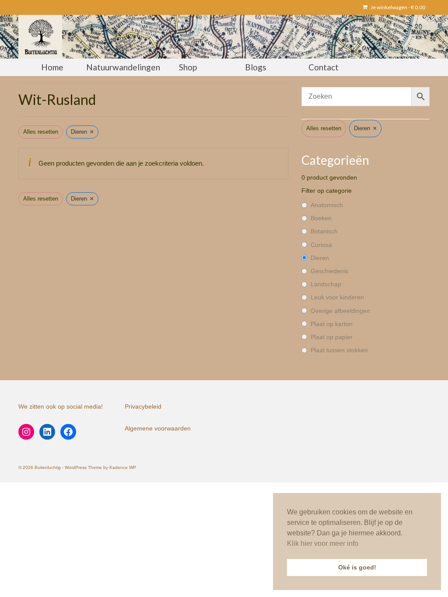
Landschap (326, 284)
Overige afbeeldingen (340, 310)
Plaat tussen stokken (339, 350)
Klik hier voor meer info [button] (322, 543)
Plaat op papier (332, 336)
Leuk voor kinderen (337, 297)
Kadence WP (122, 467)
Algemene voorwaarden (158, 428)
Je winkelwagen (397, 7)
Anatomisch (327, 204)
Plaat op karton (332, 323)
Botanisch (324, 231)
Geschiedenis (329, 270)
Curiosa (321, 244)
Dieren (320, 257)
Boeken (321, 218)
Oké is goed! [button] (357, 567)
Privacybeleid (143, 406)
